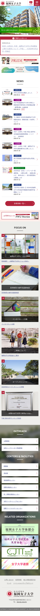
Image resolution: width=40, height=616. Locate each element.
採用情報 (18, 580)
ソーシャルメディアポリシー (23, 583)
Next (37, 20)
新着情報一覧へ (20, 203)
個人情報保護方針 (29, 580)
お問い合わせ (9, 580)
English (31, 4)
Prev (2, 20)
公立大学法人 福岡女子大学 (11, 4)
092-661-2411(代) (22, 602)
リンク (9, 583)
